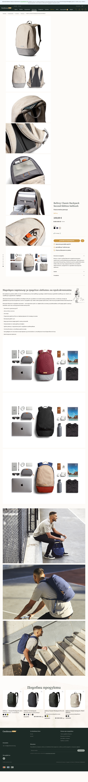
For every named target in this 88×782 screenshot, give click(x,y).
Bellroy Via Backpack (30, 711)
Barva (55, 226)
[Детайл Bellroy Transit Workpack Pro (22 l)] (54, 699)
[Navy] (57, 228)
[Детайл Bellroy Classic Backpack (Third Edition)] (75, 699)
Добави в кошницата (66, 241)
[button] (82, 240)
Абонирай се (81, 750)
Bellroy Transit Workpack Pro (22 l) (54, 711)
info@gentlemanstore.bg (10, 745)
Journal (15, 6)
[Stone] (49, 716)
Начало (4, 13)
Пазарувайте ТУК (24, 1)
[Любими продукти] (82, 9)
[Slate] (32, 714)
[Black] (54, 228)
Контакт (78, 6)
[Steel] (68, 716)
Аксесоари (10, 13)
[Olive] (7, 714)
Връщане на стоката (65, 736)
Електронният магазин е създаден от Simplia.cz (65, 762)
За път (17, 13)
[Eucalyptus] (26, 714)
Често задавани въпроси (66, 734)
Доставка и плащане (65, 738)
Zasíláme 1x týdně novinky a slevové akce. (42, 753)
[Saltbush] (60, 228)
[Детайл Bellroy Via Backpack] (33, 699)
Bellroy (56, 213)
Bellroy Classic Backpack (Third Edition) (75, 711)
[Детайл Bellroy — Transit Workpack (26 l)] (12, 699)
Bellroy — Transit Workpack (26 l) (12, 711)
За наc (19, 6)
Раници (22, 13)
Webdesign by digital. (80, 762)
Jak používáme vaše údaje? (50, 753)
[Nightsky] (5, 714)
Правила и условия (65, 740)
